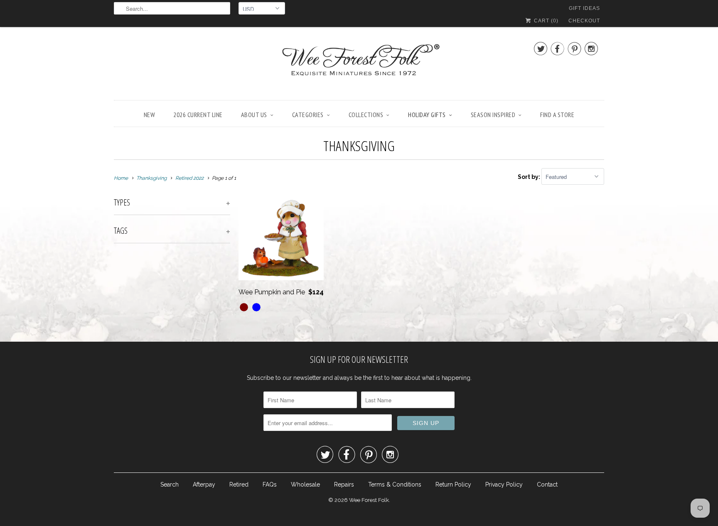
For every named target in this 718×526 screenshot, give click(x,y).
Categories (308, 114)
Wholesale (305, 484)
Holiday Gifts (427, 114)
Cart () (545, 21)
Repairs (344, 484)
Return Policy (453, 484)
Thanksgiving (359, 145)
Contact (547, 484)
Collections (366, 114)
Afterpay (204, 484)
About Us (254, 114)
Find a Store (557, 114)
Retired (238, 484)
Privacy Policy (504, 484)
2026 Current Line (198, 114)
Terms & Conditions (394, 484)
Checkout (584, 21)
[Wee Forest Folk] (359, 65)
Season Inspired (493, 114)
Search (169, 484)
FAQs (270, 484)
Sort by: (529, 177)
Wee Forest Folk (369, 500)
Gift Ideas (584, 8)
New (149, 114)
